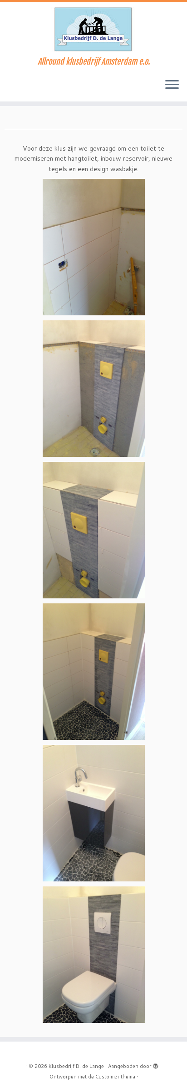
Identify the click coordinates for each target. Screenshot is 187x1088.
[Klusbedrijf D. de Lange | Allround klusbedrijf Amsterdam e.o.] (93, 29)
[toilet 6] (94, 954)
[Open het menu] (172, 85)
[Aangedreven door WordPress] (156, 1064)
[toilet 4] (94, 671)
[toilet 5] (94, 812)
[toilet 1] (94, 246)
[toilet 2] (94, 388)
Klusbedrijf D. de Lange (76, 1066)
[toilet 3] (94, 529)
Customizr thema (115, 1076)
